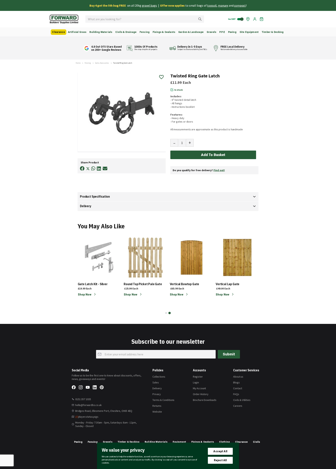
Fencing (88, 63)
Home (78, 63)
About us (238, 376)
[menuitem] (58, 32)
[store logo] (64, 19)
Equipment (179, 442)
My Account (199, 388)
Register (198, 376)
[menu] (168, 32)
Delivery (85, 206)
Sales (155, 382)
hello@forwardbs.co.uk (88, 405)
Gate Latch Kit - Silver (93, 284)
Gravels (107, 442)
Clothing (224, 442)
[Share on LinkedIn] (99, 168)
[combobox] (144, 19)
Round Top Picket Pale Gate (143, 284)
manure (223, 5)
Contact (237, 388)
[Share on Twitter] (87, 169)
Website (157, 411)
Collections (158, 376)
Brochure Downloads (204, 400)
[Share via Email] (105, 168)
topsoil (212, 5)
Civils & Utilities (241, 400)
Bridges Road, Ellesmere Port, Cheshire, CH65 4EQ (103, 411)
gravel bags (149, 5)
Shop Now (85, 294)
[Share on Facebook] (82, 168)
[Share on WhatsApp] (93, 168)
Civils (256, 442)
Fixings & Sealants (202, 442)
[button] (166, 313)
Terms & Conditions (163, 400)
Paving (78, 442)
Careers (237, 406)
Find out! (219, 170)
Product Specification (95, 196)
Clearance (241, 442)
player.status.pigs (86, 416)
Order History (200, 394)
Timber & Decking (129, 442)
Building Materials (156, 442)
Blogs (236, 382)
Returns (156, 406)
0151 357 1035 (83, 399)
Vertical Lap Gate (227, 284)
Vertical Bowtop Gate (184, 284)
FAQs (236, 394)
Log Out (255, 19)
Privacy (156, 394)
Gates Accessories (102, 63)
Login (196, 382)
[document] (168, 455)
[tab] (168, 197)
